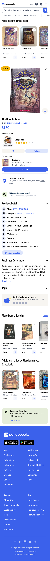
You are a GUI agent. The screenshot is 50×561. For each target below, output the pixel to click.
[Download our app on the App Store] (11, 442)
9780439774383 (20, 209)
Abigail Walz (19, 140)
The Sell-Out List (36, 465)
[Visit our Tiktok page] (35, 541)
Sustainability (10, 510)
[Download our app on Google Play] (27, 442)
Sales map (32, 475)
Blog (6, 514)
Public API (8, 529)
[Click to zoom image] (25, 90)
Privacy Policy (31, 551)
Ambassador (10, 519)
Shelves (7, 475)
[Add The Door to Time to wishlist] (46, 69)
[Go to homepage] (8, 4)
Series (7, 479)
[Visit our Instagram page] (25, 541)
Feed (30, 479)
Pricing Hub (33, 470)
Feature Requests (36, 514)
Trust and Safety (11, 505)
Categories (9, 465)
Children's (29, 213)
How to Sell (33, 455)
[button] (25, 203)
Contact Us (33, 505)
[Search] (45, 10)
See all (45, 316)
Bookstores (9, 455)
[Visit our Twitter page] (20, 541)
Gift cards (8, 484)
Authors (7, 470)
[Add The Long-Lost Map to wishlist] (15, 373)
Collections (9, 460)
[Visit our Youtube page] (30, 541)
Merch (7, 524)
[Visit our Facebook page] (15, 541)
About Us (8, 500)
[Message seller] (13, 151)
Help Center (33, 500)
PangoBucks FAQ (36, 510)
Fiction (20, 213)
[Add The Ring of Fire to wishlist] (34, 373)
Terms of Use (19, 551)
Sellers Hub (33, 460)
